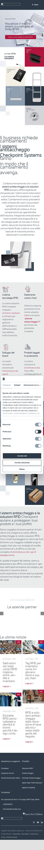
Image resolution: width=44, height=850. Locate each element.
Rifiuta (22, 469)
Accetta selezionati (22, 463)
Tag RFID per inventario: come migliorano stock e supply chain (33, 670)
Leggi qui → (7, 686)
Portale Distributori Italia (10, 778)
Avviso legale (25, 834)
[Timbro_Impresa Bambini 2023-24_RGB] (33, 814)
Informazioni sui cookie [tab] (33, 385)
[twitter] (34, 822)
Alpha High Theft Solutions (32, 783)
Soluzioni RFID (27, 768)
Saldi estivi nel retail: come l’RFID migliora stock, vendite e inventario (10, 672)
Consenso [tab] (7, 385)
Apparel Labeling (28, 787)
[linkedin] (42, 822)
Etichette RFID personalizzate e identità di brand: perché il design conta (10, 724)
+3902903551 (7, 804)
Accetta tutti (22, 456)
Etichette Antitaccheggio (31, 778)
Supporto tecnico (7, 773)
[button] (22, 28)
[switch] (38, 432)
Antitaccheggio (27, 773)
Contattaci (5, 768)
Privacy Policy (16, 834)
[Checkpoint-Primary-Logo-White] (10, 4)
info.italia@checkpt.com (12, 809)
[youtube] (38, 822)
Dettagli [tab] (17, 385)
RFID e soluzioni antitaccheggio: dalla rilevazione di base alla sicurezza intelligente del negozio (33, 724)
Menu (36, 5)
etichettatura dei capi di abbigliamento (18, 553)
